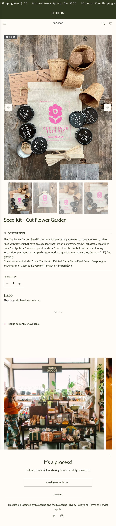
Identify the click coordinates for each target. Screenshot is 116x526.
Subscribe (58, 494)
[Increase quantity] (19, 283)
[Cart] (110, 23)
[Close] (110, 455)
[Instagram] (62, 515)
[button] (8, 107)
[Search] (103, 23)
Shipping (9, 300)
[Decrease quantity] (7, 283)
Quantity (10, 277)
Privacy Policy (76, 504)
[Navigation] (4, 23)
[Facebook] (54, 515)
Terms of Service (98, 504)
